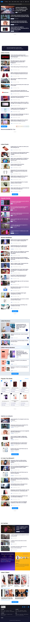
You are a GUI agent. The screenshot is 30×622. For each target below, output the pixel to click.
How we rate (7, 611)
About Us (2, 610)
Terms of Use (17, 614)
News (18, 610)
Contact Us (7, 610)
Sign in (28, 1)
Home (16, 610)
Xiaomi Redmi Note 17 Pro (5, 401)
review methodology (11, 560)
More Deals (15, 194)
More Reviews (14, 373)
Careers (11, 610)
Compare (4, 391)
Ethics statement (3, 611)
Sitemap (16, 611)
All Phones (26, 378)
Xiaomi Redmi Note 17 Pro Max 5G (15, 401)
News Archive (20, 611)
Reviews (25, 610)
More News (4, 126)
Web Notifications (26, 614)
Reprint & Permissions (4, 614)
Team (4, 610)
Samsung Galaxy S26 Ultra (24, 401)
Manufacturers (21, 610)
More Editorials (14, 454)
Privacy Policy (21, 614)
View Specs (4, 389)
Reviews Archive (24, 611)
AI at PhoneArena (12, 611)
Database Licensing (9, 614)
